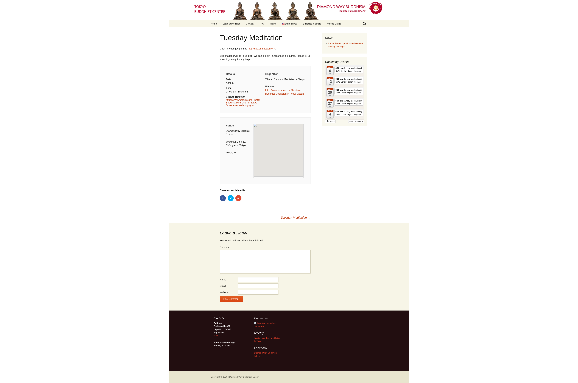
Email (223, 286)
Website (224, 292)
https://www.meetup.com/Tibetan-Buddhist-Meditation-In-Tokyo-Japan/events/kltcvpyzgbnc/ (243, 103)
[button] (330, 121)
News (273, 23)
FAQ (261, 23)
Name (223, 279)
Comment (225, 247)
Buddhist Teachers (312, 23)
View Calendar (355, 121)
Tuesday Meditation (296, 217)
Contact (249, 23)
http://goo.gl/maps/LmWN (262, 48)
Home (214, 23)
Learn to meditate (231, 23)
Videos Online (334, 23)
